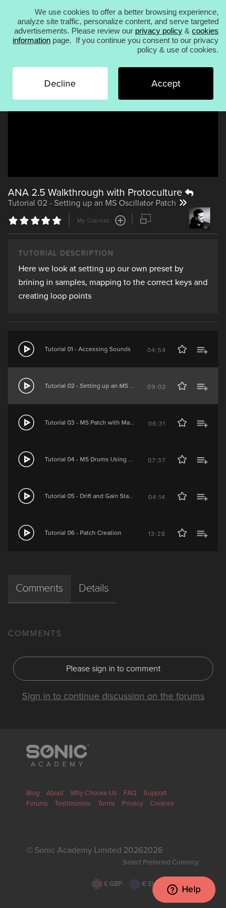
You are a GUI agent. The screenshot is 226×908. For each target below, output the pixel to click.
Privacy (132, 803)
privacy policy (158, 30)
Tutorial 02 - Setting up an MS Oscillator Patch (109, 385)
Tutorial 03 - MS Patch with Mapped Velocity (107, 422)
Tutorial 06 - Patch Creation (83, 532)
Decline (60, 83)
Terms (106, 803)
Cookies (162, 803)
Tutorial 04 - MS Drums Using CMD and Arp (105, 459)
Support (155, 793)
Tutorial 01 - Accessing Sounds (88, 349)
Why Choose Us (93, 793)
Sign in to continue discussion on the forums (113, 696)
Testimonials (73, 803)
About (55, 793)
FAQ (130, 793)
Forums (37, 803)
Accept (165, 83)
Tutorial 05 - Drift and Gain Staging (93, 496)
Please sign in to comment (113, 668)
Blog (32, 793)
